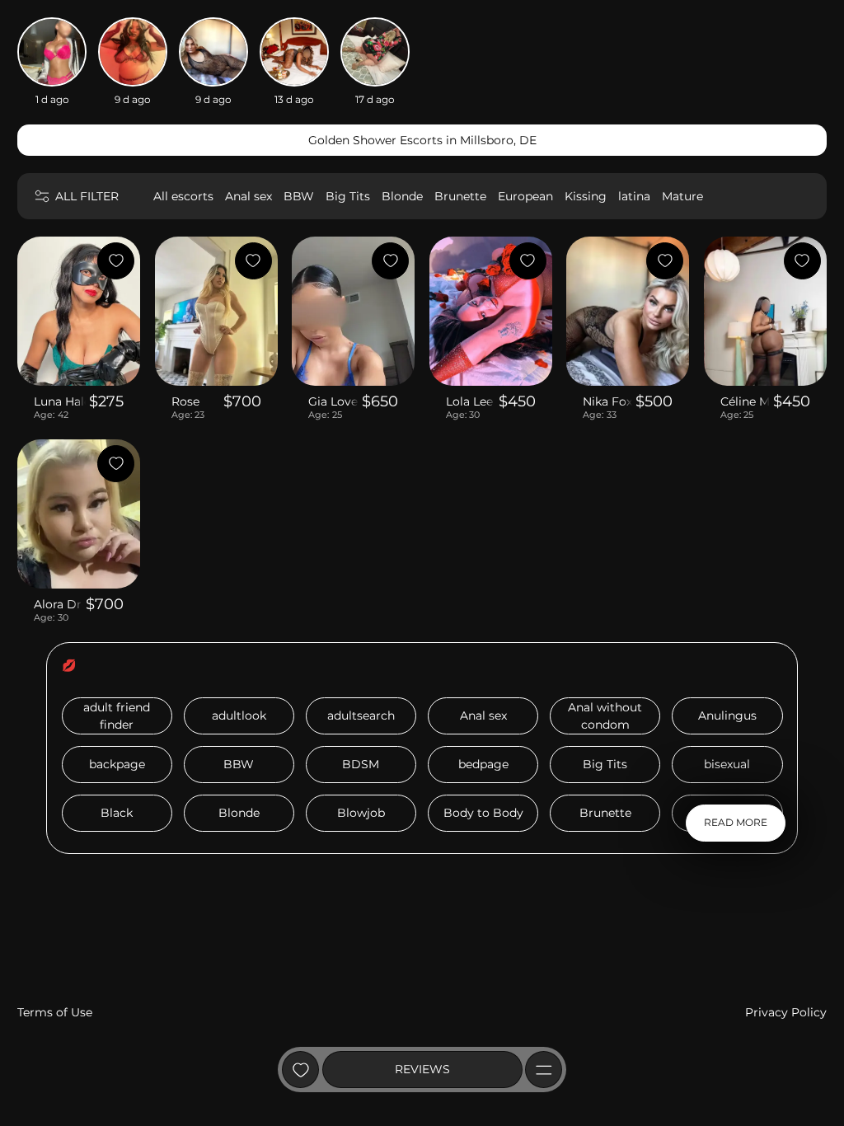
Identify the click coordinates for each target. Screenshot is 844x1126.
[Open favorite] (300, 1069)
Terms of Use (54, 1012)
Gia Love (333, 401)
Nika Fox (607, 401)
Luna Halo (60, 401)
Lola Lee (469, 401)
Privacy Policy (786, 1012)
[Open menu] (543, 1069)
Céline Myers (745, 401)
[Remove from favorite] (115, 260)
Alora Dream (58, 604)
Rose (185, 401)
